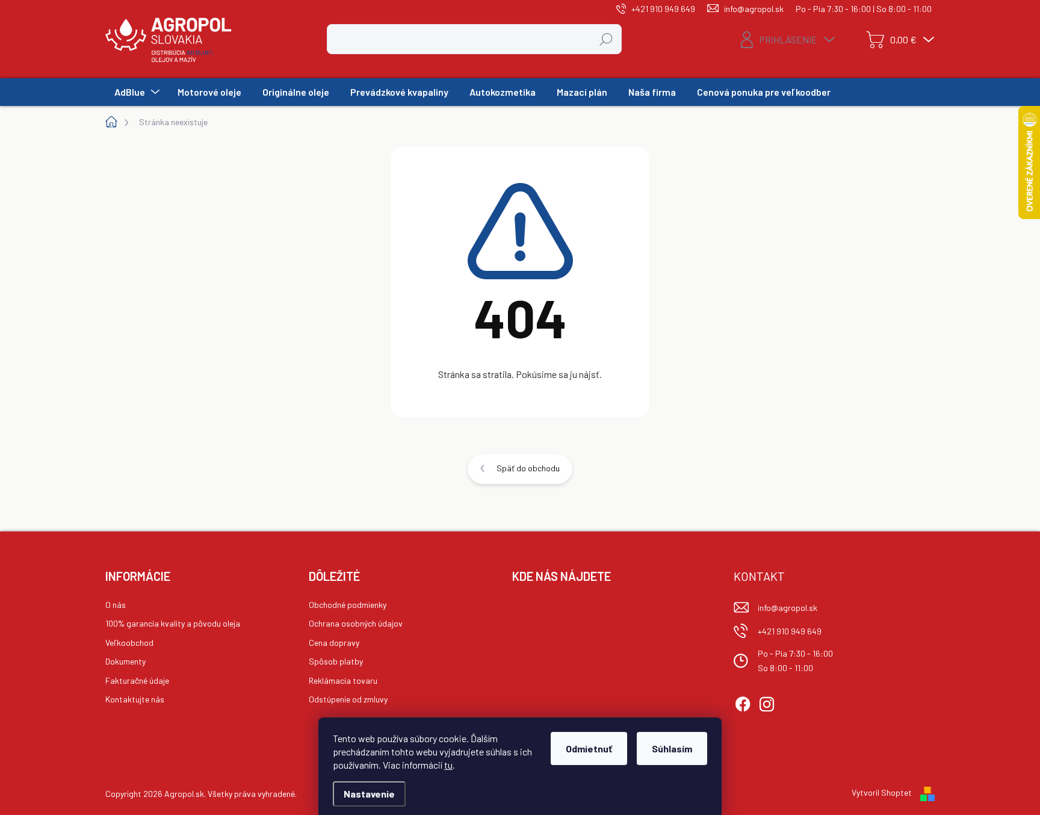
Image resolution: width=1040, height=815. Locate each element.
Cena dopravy (334, 642)
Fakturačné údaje (137, 680)
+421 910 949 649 (790, 631)
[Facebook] (743, 702)
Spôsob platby (336, 661)
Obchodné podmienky (347, 605)
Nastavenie (369, 793)
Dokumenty (125, 661)
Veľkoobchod (129, 642)
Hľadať (606, 39)
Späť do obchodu (528, 468)
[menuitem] (135, 92)
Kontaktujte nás (134, 699)
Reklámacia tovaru (343, 680)
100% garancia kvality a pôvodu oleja (172, 623)
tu (448, 764)
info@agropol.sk (787, 608)
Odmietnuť (589, 748)
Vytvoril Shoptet (882, 792)
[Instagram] (767, 702)
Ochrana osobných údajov (356, 623)
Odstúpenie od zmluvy (348, 699)
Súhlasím (672, 748)
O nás (115, 605)
